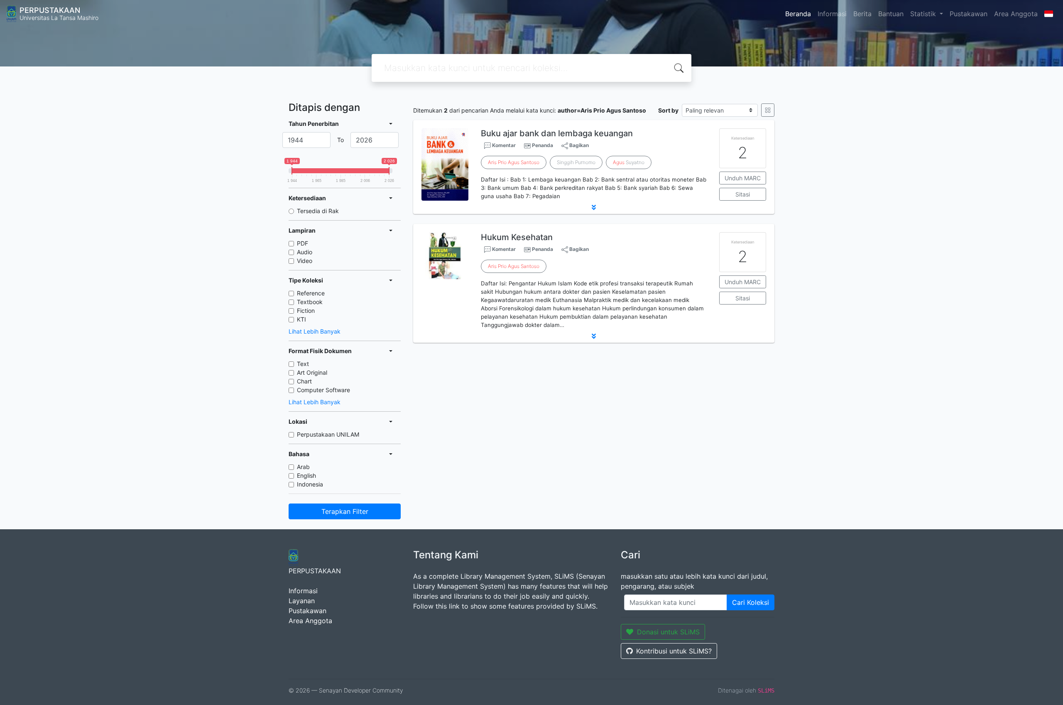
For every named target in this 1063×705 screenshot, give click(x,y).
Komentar (503, 145)
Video (304, 260)
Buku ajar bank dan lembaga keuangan (557, 133)
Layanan (302, 601)
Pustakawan (968, 14)
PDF (302, 243)
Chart (304, 381)
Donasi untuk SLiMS (668, 632)
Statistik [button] (924, 14)
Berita (862, 14)
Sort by (668, 110)
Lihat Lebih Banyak (314, 331)
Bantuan (891, 14)
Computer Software (323, 389)
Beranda (798, 14)
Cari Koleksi (750, 602)
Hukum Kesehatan (517, 237)
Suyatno (628, 162)
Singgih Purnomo (576, 162)
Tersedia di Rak (318, 210)
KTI (301, 319)
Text (303, 363)
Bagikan (578, 145)
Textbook (310, 301)
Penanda (542, 145)
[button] (593, 207)
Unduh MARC (743, 178)
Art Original (312, 372)
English (306, 475)
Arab (303, 466)
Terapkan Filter (344, 511)
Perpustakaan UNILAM (328, 434)
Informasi (832, 14)
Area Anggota (1016, 14)
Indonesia (310, 484)
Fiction (306, 310)
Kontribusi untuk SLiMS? (674, 651)
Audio (304, 251)
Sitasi (742, 194)
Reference (311, 293)
